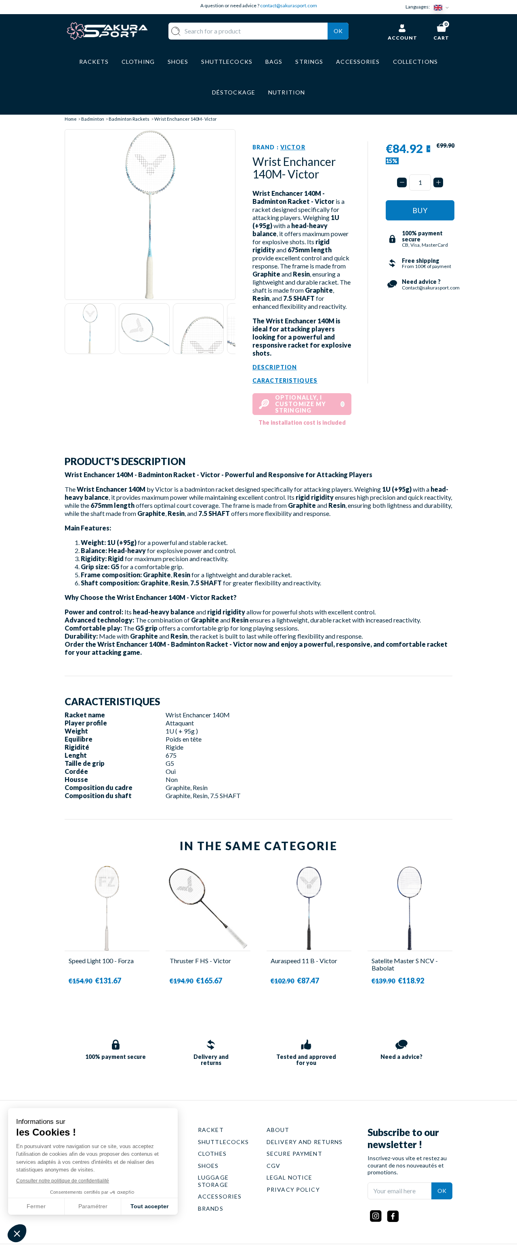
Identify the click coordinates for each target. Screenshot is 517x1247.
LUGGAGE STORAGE (213, 1181)
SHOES (208, 1165)
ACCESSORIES (220, 1196)
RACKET (211, 1129)
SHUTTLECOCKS (223, 1141)
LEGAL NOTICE (289, 1177)
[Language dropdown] (443, 7)
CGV (273, 1165)
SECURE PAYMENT (294, 1153)
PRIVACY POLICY (293, 1189)
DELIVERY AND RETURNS (305, 1141)
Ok (338, 30)
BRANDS (210, 1208)
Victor (292, 147)
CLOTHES (212, 1153)
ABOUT (278, 1129)
